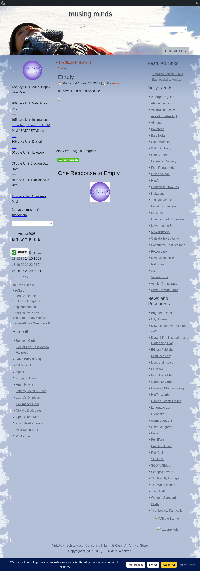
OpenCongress (161, 427)
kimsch (116, 83)
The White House (163, 485)
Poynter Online (161, 446)
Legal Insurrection (163, 206)
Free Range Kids (163, 167)
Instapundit (158, 193)
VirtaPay (58, 545)
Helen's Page (160, 174)
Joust (59, 68)
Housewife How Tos (165, 187)
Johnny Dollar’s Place (31, 391)
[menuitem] (3, 3)
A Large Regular (162, 97)
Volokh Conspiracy (164, 283)
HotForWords (160, 394)
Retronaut (158, 264)
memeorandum (161, 420)
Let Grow (157, 212)
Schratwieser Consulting (83, 545)
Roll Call (157, 452)
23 (35, 264)
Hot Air (155, 180)
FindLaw (157, 369)
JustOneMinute (161, 200)
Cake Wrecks (160, 142)
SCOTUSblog (160, 465)
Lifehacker (158, 414)
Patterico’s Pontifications (168, 245)
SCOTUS (157, 459)
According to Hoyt (163, 109)
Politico (156, 433)
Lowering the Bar (163, 225)
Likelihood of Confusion (167, 219)
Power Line (159, 251)
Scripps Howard (162, 472)
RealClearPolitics (163, 258)
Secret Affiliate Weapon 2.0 (31, 323)
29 (31, 271)
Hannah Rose (112, 545)
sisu (154, 270)
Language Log (161, 407)
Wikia (155, 504)
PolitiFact (157, 439)
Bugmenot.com (161, 313)
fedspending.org (162, 362)
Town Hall (158, 491)
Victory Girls (159, 277)
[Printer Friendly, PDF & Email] (68, 159)
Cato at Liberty (161, 148)
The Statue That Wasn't (75, 62)
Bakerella (157, 129)
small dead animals (29, 423)
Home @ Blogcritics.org (167, 388)
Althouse (157, 122)
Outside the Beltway (165, 238)
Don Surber (159, 155)
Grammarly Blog (162, 381)
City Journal (159, 319)
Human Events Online (166, 401)
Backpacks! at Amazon (167, 79)
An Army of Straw (136, 545)
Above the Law (161, 103)
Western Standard (163, 497)
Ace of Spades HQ (164, 116)
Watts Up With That (164, 290)
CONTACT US (175, 51)
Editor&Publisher (163, 349)
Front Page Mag (162, 375)
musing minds (90, 14)
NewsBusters (160, 232)
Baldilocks (158, 135)
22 (31, 264)
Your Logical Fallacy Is (166, 510)
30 (35, 271)
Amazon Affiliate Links (167, 74)
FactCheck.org (161, 356)
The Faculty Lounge (165, 478)
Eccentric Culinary (163, 161)
